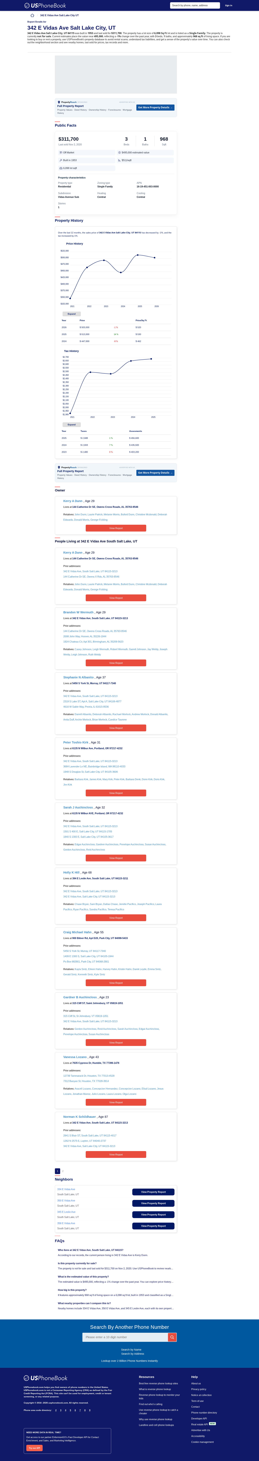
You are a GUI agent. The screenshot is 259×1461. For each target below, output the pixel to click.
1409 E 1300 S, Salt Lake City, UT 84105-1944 (88, 956)
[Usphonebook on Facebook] (26, 1418)
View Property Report (153, 1192)
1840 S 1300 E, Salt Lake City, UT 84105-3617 (88, 837)
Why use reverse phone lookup (155, 1419)
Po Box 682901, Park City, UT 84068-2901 (86, 961)
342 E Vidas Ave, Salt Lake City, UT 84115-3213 (89, 896)
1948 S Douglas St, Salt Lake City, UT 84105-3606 (90, 772)
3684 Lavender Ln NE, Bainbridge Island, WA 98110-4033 (94, 766)
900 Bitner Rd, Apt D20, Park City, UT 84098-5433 (100, 938)
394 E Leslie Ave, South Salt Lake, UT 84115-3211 (100, 878)
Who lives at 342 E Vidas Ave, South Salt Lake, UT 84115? (91, 1250)
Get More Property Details (155, 107)
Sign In (228, 5)
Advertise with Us (127, 102)
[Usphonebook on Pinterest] (39, 1418)
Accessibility (198, 1436)
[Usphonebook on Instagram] (32, 1418)
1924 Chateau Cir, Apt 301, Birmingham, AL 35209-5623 (93, 641)
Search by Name (132, 1349)
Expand (72, 314)
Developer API (199, 1418)
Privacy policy (198, 1389)
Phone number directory (204, 1412)
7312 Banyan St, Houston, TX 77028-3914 (86, 1081)
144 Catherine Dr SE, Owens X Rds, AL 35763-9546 (91, 576)
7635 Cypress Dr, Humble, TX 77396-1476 (95, 1063)
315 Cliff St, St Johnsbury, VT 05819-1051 (85, 1016)
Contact (195, 1406)
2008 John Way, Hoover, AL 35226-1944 (84, 636)
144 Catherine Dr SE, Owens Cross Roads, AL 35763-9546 (105, 507)
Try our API (34, 1448)
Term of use (197, 1401)
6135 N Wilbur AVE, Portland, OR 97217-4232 (97, 813)
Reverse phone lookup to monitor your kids (159, 1397)
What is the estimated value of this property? (83, 1276)
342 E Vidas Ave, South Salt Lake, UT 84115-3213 (90, 571)
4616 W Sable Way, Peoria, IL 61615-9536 (86, 706)
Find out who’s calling (150, 1404)
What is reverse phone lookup (155, 1389)
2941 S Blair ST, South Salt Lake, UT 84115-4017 (89, 1135)
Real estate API (199, 1424)
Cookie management (202, 1442)
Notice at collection (201, 1395)
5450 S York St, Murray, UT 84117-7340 (94, 683)
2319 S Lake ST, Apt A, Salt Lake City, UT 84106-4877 (92, 701)
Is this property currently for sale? (77, 1263)
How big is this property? (72, 1290)
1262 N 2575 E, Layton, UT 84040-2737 (84, 1141)
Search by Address (132, 1353)
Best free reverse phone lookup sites (158, 1383)
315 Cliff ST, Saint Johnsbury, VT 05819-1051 (97, 1003)
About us (196, 1383)
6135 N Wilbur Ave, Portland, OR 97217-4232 (97, 748)
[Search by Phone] (172, 1337)
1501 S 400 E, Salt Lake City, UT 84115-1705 (87, 831)
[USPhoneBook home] (45, 5)
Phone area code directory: (38, 1410)
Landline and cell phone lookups (156, 1425)
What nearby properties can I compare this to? (84, 1303)
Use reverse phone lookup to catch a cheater (158, 1412)
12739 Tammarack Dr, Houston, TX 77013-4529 (88, 1076)
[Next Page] (68, 1171)
